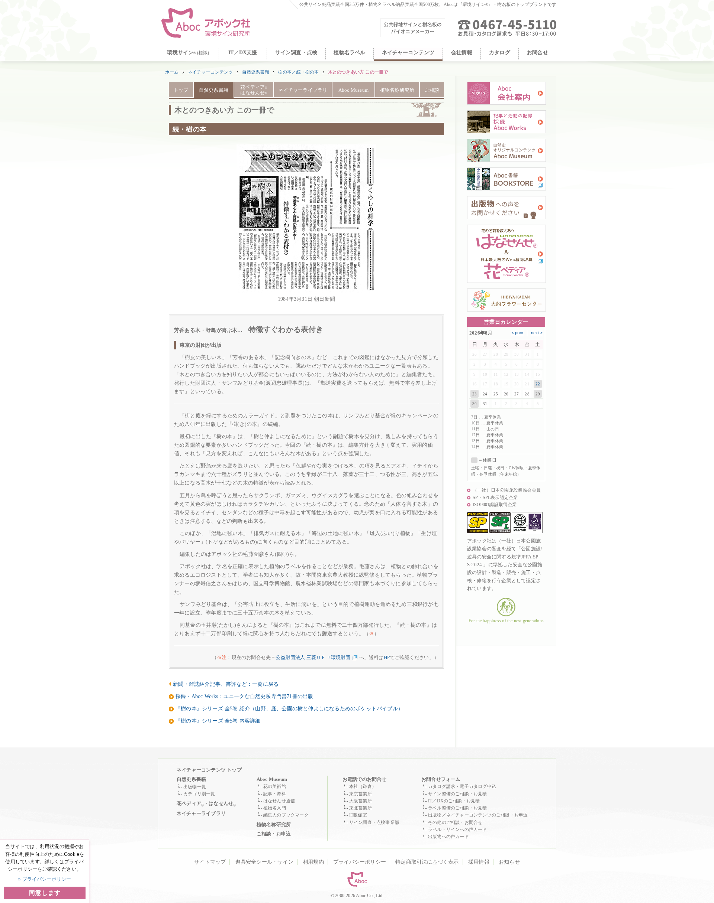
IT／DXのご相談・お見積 (454, 800)
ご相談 (432, 90)
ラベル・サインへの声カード (457, 829)
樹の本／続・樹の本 (298, 72)
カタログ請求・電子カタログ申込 (462, 786)
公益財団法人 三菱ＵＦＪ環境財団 (313, 657)
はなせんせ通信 (279, 800)
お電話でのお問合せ (364, 779)
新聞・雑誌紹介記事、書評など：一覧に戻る (226, 684)
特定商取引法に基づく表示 (427, 862)
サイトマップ (210, 862)
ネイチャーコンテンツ (210, 72)
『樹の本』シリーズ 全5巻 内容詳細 (218, 721)
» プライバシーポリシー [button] (44, 879)
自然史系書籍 (255, 72)
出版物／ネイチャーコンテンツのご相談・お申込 (478, 815)
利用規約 (313, 862)
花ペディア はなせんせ (253, 90)
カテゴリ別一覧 (199, 793)
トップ (181, 90)
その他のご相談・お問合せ (455, 822)
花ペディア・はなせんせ (206, 804)
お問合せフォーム (441, 779)
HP (387, 657)
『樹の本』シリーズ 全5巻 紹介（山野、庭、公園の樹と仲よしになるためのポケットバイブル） (289, 708)
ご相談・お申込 (274, 834)
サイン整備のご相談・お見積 (457, 793)
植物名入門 (274, 808)
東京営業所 (360, 793)
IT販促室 (358, 815)
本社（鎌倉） (362, 786)
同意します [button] (45, 893)
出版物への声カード (448, 836)
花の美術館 (274, 786)
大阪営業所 (360, 800)
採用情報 (478, 862)
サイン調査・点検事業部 (374, 822)
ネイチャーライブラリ (303, 90)
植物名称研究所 (397, 90)
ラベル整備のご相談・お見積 (457, 808)
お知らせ (509, 862)
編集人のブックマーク (286, 815)
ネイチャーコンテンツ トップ (209, 770)
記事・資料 (274, 793)
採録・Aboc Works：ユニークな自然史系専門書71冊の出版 (244, 696)
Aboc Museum (353, 90)
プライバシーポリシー (359, 862)
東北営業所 (360, 808)
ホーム (172, 72)
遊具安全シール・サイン (264, 862)
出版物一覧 (194, 786)
